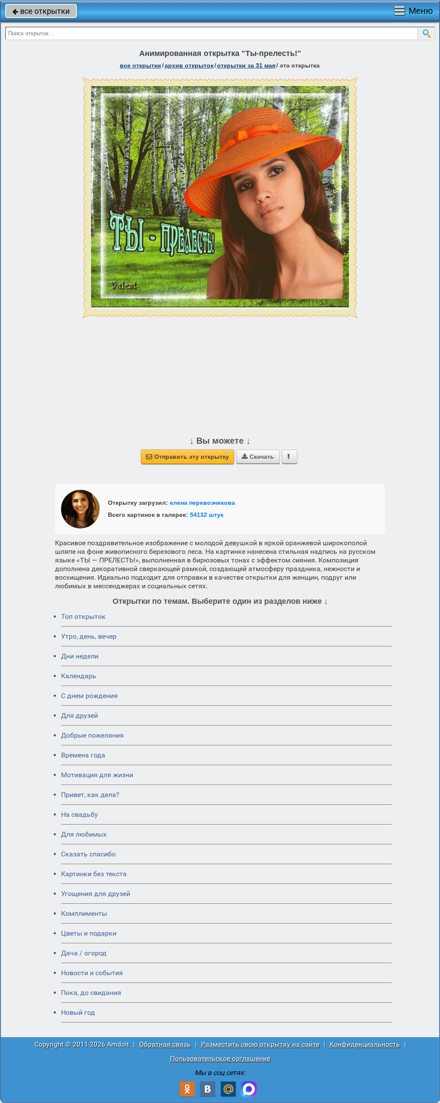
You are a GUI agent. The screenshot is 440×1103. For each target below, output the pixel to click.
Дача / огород (84, 953)
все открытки (41, 10)
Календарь (78, 676)
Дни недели (79, 656)
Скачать (258, 456)
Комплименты (84, 913)
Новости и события (92, 973)
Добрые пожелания (92, 735)
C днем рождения (89, 696)
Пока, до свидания (91, 993)
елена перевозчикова (202, 502)
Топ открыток (83, 616)
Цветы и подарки (88, 933)
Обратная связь (165, 1044)
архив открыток (189, 65)
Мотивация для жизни (97, 775)
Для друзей (79, 715)
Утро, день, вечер (88, 636)
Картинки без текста (94, 874)
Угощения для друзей (95, 894)
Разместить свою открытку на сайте (260, 1044)
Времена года (83, 755)
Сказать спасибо (88, 854)
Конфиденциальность (365, 1044)
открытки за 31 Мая (246, 65)
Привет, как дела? (90, 795)
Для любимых (84, 834)
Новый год (78, 1012)
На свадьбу (79, 814)
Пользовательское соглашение (220, 1058)
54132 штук (206, 514)
